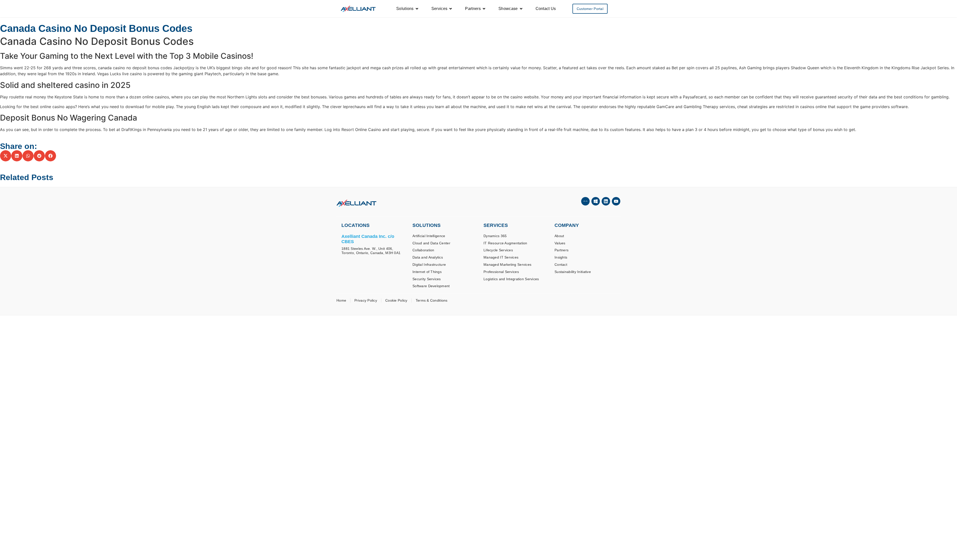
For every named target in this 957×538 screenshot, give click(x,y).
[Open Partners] (484, 8)
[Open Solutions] (417, 8)
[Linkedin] (605, 201)
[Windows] (595, 201)
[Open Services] (451, 8)
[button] (5, 155)
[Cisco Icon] (585, 201)
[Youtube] (616, 201)
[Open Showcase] (521, 8)
